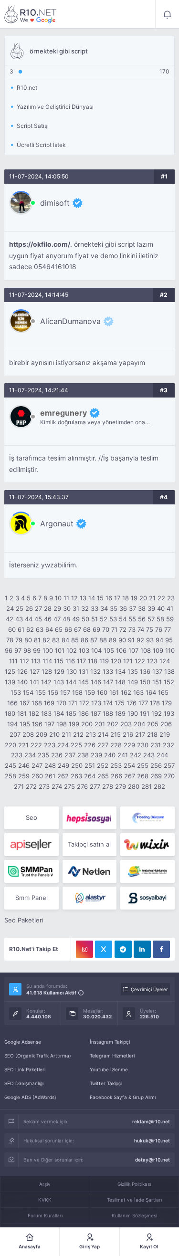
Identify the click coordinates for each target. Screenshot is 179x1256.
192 (156, 713)
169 (49, 703)
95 (169, 640)
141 (34, 682)
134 (120, 671)
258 (10, 776)
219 (164, 734)
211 (66, 734)
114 (47, 661)
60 (12, 629)
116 (70, 661)
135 (132, 671)
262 (63, 776)
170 (61, 703)
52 (103, 619)
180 (10, 713)
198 (61, 724)
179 (167, 703)
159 (89, 692)
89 (112, 640)
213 (90, 734)
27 (38, 608)
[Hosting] (147, 817)
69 (96, 629)
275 (69, 786)
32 (85, 608)
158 (77, 692)
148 (120, 682)
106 (121, 650)
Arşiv (45, 1184)
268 (142, 776)
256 (156, 765)
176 (131, 703)
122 (140, 661)
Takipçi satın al (89, 844)
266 (116, 776)
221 (23, 745)
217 (140, 734)
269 (156, 776)
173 (96, 703)
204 (139, 724)
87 (93, 640)
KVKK (45, 1200)
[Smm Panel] (89, 817)
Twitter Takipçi (106, 1083)
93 (150, 640)
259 (24, 776)
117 (81, 661)
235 (43, 755)
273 (44, 786)
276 (82, 786)
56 (142, 619)
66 (68, 629)
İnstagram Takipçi (110, 1042)
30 (67, 608)
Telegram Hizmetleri (112, 1055)
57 (151, 619)
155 (40, 692)
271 (19, 786)
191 (144, 713)
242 (135, 755)
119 (104, 661)
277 (95, 786)
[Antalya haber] (147, 871)
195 (25, 724)
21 (152, 598)
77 (167, 629)
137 (157, 671)
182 (34, 713)
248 (50, 765)
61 (21, 629)
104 (96, 650)
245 (10, 765)
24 (10, 608)
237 (69, 755)
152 (169, 682)
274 (57, 786)
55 (132, 619)
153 (16, 692)
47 (57, 619)
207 (15, 734)
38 (142, 608)
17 (117, 598)
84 (65, 640)
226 (89, 745)
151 (157, 682)
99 (37, 650)
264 (89, 776)
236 (57, 755)
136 (145, 671)
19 (134, 598)
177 (143, 703)
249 (63, 765)
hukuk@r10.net (152, 1140)
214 (103, 734)
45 (38, 619)
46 (48, 619)
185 (71, 713)
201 (100, 724)
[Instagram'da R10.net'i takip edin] (84, 949)
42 (9, 619)
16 (108, 598)
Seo (31, 817)
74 (140, 629)
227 (102, 745)
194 (12, 724)
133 (108, 671)
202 (112, 724)
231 (155, 745)
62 (30, 629)
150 (145, 682)
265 (103, 776)
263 (76, 776)
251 (89, 765)
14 (91, 598)
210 (54, 734)
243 (149, 755)
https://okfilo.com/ (39, 244)
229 (129, 745)
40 (161, 608)
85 (75, 640)
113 (36, 661)
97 (17, 650)
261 (50, 776)
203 (126, 724)
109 (158, 650)
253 (116, 765)
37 (132, 608)
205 (152, 724)
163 (138, 692)
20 (143, 598)
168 (37, 703)
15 (100, 598)
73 (132, 629)
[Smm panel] (31, 871)
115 (58, 661)
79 (18, 640)
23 (171, 598)
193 (169, 713)
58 (160, 619)
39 (151, 608)
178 (155, 703)
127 (35, 671)
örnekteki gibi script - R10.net (30, 14)
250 (77, 765)
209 (41, 734)
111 (13, 661)
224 (63, 745)
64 (49, 629)
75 (149, 629)
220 (10, 745)
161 (114, 692)
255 (142, 765)
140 (22, 682)
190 (132, 713)
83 (56, 640)
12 (74, 598)
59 (170, 619)
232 (168, 745)
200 (87, 724)
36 (123, 608)
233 (16, 755)
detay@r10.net (152, 1159)
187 (96, 713)
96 (8, 650)
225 (76, 745)
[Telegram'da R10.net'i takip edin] (123, 949)
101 (59, 650)
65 (59, 629)
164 (151, 692)
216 (128, 734)
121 (128, 661)
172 (84, 703)
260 (37, 776)
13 (83, 598)
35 (113, 608)
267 (129, 776)
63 (39, 629)
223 (49, 745)
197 (49, 724)
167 (25, 703)
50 (85, 619)
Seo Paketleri (23, 920)
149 (132, 682)
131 (83, 671)
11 (66, 598)
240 (110, 755)
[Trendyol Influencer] (147, 844)
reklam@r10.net (151, 1121)
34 (104, 608)
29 (57, 608)
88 (103, 640)
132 (95, 671)
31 (76, 608)
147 (108, 682)
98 (27, 650)
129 (59, 671)
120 (116, 661)
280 (133, 786)
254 (129, 765)
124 (164, 661)
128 (47, 671)
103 (84, 650)
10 (58, 598)
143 (58, 682)
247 (37, 765)
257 (169, 765)
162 (126, 692)
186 (83, 713)
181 (22, 713)
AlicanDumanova (70, 321)
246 (24, 765)
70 (105, 629)
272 (31, 786)
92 (140, 640)
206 (166, 724)
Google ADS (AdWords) (30, 1097)
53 (113, 619)
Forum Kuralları (45, 1215)
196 (37, 724)
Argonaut (57, 523)
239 (96, 755)
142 (46, 682)
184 (58, 713)
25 (19, 608)
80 (28, 640)
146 (96, 682)
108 (145, 650)
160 (102, 692)
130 (71, 671)
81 (37, 640)
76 (158, 629)
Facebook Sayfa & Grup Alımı (123, 1097)
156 (53, 692)
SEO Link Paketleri (24, 1069)
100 (47, 650)
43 (19, 619)
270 (169, 776)
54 (122, 619)
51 (94, 619)
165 (163, 692)
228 (116, 745)
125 (10, 671)
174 (108, 703)
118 (92, 661)
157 (65, 692)
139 (10, 682)
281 (146, 786)
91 (131, 640)
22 (161, 598)
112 (24, 661)
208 (28, 734)
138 (169, 671)
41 (170, 608)
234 (30, 755)
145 (83, 682)
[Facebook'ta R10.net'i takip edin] (161, 949)
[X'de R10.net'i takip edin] (103, 949)
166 (12, 703)
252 (102, 765)
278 (107, 786)
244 (162, 755)
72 (122, 629)
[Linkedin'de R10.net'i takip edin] (142, 949)
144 (71, 682)
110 (170, 650)
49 (76, 619)
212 (78, 734)
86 (84, 640)
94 (159, 640)
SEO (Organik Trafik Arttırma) (37, 1055)
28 (48, 608)
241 (122, 755)
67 (77, 629)
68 (87, 629)
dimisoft (55, 203)
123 (152, 661)
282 (159, 786)
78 (9, 640)
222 (36, 745)
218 (152, 734)
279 (120, 786)
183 (46, 713)
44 (28, 619)
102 (71, 650)
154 (28, 692)
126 (22, 671)
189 (120, 713)
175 (120, 703)
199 (74, 724)
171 (72, 703)
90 (122, 640)
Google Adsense (22, 1042)
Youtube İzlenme (109, 1069)
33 (94, 608)
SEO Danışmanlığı (23, 1083)
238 (83, 755)
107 (133, 650)
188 (108, 713)
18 (125, 598)
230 (142, 745)
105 (109, 650)
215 (115, 734)
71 (114, 629)
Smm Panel (31, 897)
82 (46, 640)
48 (66, 619)
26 (29, 608)
